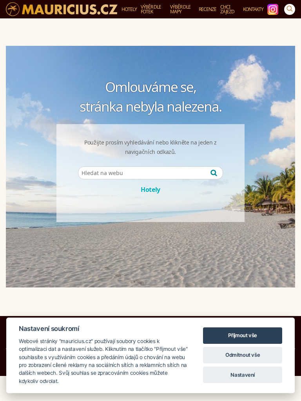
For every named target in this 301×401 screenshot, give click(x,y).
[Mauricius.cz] (56, 9)
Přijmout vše (242, 335)
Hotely (129, 9)
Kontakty (253, 9)
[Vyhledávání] (289, 9)
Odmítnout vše (242, 355)
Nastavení (242, 375)
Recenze (207, 9)
